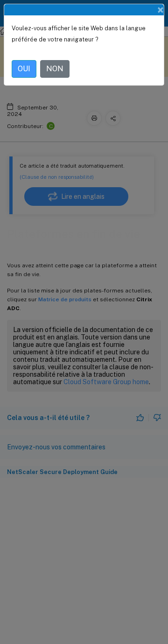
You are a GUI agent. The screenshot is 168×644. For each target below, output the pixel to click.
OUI (24, 68)
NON (54, 68)
